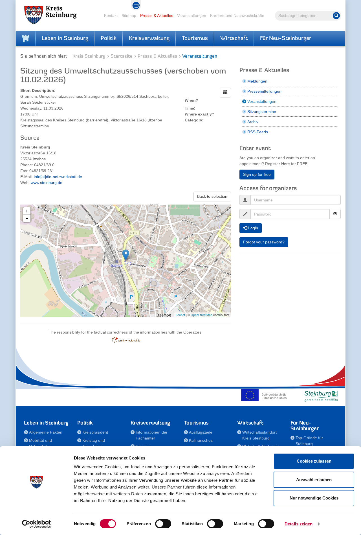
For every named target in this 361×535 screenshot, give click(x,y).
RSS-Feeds (257, 132)
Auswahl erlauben (314, 479)
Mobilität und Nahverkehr (40, 443)
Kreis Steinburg (88, 56)
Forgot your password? (264, 242)
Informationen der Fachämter (152, 435)
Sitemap (129, 15)
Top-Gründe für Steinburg (309, 441)
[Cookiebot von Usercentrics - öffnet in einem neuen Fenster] (36, 524)
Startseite (122, 56)
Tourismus (195, 38)
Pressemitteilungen (264, 91)
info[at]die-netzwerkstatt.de (58, 176)
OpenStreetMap (201, 314)
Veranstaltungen (191, 15)
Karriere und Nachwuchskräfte (237, 15)
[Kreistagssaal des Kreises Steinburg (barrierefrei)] (125, 255)
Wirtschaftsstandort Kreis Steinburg (259, 435)
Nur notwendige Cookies (314, 498)
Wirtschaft (234, 38)
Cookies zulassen (314, 461)
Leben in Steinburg (65, 38)
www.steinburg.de (46, 182)
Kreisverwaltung (149, 38)
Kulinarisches (201, 440)
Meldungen (257, 81)
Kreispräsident (95, 432)
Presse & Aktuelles (156, 15)
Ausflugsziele (200, 432)
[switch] (163, 523)
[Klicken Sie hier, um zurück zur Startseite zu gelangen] (26, 38)
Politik (108, 38)
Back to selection (212, 196)
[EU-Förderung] (265, 395)
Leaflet (180, 314)
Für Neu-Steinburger (285, 38)
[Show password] (335, 214)
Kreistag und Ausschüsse (93, 443)
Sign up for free (257, 174)
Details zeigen (298, 523)
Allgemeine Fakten (45, 432)
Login (252, 228)
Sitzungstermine (261, 111)
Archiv (252, 121)
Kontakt (111, 15)
